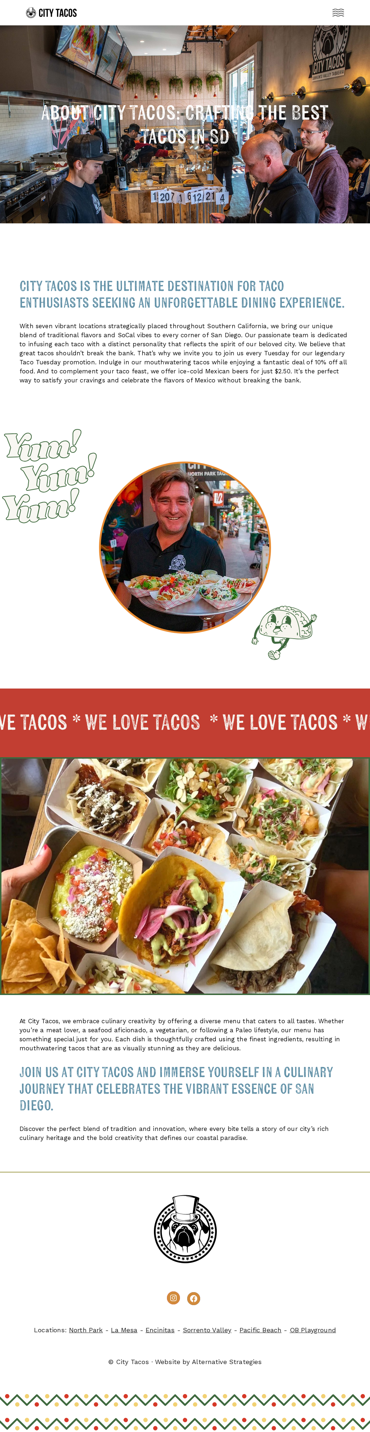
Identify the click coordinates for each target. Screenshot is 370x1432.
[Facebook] (193, 1298)
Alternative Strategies (227, 1361)
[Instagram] (173, 1297)
